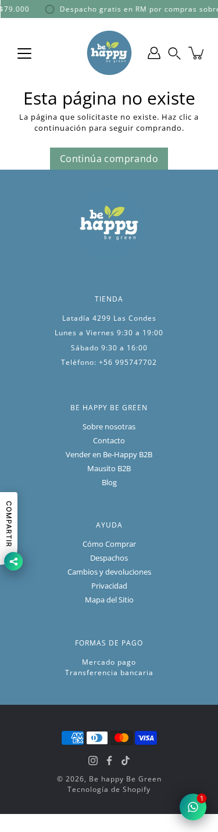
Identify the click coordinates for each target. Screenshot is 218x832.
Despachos (109, 558)
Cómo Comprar (109, 544)
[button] (174, 53)
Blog (109, 482)
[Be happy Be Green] (109, 53)
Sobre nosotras (109, 427)
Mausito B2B (109, 469)
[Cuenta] (154, 53)
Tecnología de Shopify (109, 789)
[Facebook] (109, 760)
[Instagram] (93, 760)
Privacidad (109, 586)
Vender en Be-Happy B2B (109, 455)
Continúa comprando (109, 158)
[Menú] (24, 53)
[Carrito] (197, 53)
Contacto (109, 441)
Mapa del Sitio (109, 600)
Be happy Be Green (125, 779)
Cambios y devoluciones (109, 572)
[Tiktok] (125, 760)
